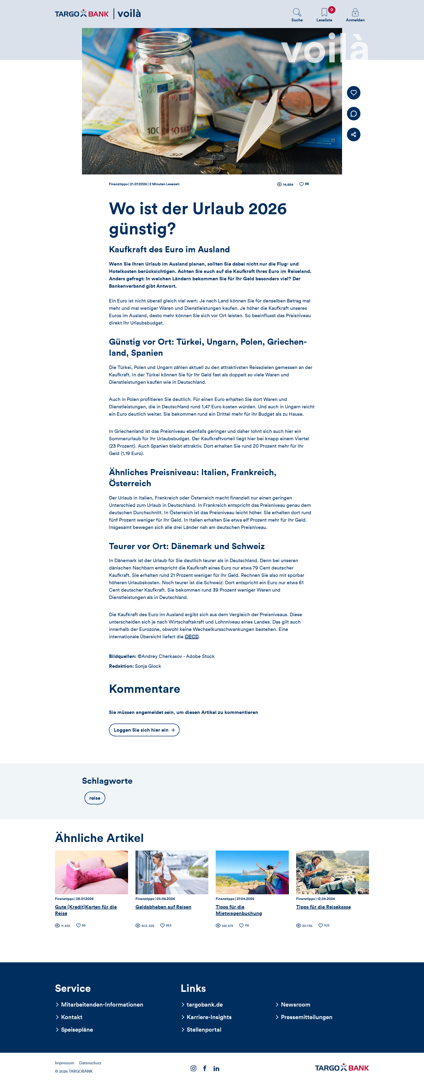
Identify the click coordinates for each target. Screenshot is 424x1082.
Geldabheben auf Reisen (163, 907)
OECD (192, 636)
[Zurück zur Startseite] (98, 14)
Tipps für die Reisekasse (323, 907)
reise (94, 798)
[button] (297, 15)
